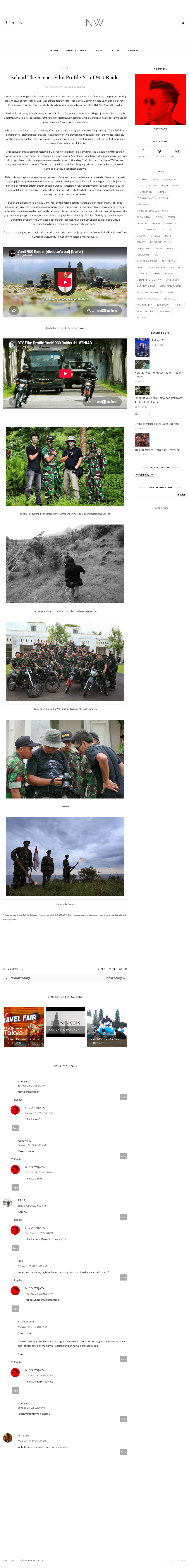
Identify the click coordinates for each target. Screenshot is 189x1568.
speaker (141, 242)
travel (164, 185)
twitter (160, 157)
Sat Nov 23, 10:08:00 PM (31, 1085)
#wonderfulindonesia (149, 292)
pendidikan (143, 254)
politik (157, 254)
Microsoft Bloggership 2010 (152, 210)
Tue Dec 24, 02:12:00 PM (31, 1407)
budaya (156, 273)
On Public (142, 273)
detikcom (142, 223)
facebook (143, 157)
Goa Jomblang (157, 267)
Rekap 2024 (159, 340)
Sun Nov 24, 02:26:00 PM (39, 1172)
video (156, 179)
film (65, 68)
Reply (123, 1097)
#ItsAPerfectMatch (170, 286)
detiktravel (163, 305)
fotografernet (145, 198)
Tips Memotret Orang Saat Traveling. (157, 450)
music (168, 235)
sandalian (27, 1321)
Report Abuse (160, 508)
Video (116, 50)
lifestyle (155, 235)
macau (170, 248)
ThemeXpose (36, 1560)
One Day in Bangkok (23, 1029)
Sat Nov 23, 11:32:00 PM (39, 1112)
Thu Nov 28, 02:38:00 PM (39, 1293)
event (176, 185)
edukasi (156, 223)
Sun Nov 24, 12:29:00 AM (32, 1145)
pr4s (21, 1200)
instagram (177, 157)
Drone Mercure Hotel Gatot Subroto (157, 423)
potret (152, 185)
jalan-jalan (170, 179)
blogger (163, 198)
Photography (76, 50)
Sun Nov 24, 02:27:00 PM (39, 1233)
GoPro (140, 267)
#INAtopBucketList (147, 261)
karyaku (161, 191)
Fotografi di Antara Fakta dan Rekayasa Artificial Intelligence (159, 400)
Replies (18, 1099)
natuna (141, 317)
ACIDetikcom (168, 261)
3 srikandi (171, 292)
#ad (172, 229)
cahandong (143, 248)
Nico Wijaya (35, 1107)
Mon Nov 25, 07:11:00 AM (32, 1266)
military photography (149, 279)
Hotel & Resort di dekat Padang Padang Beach (159, 375)
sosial (140, 185)
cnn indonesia (144, 305)
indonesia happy (145, 311)
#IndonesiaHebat (146, 286)
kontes (169, 273)
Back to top (175, 1560)
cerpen (158, 248)
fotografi (142, 179)
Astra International (148, 298)
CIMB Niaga (170, 298)
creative (141, 235)
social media (144, 217)
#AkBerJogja (172, 279)
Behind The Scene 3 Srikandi (63, 1041)
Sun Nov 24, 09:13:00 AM (32, 1205)
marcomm (165, 311)
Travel (99, 50)
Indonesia (175, 267)
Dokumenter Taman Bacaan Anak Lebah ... (105, 1029)
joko (22, 1261)
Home (55, 50)
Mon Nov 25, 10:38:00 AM (32, 1326)
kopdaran (142, 204)
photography (144, 191)
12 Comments (15, 968)
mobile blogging (155, 229)
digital (179, 305)
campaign (170, 223)
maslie (23, 1435)
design (171, 217)
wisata (159, 217)
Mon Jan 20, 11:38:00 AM (32, 1440)
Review (133, 50)
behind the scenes (160, 242)
